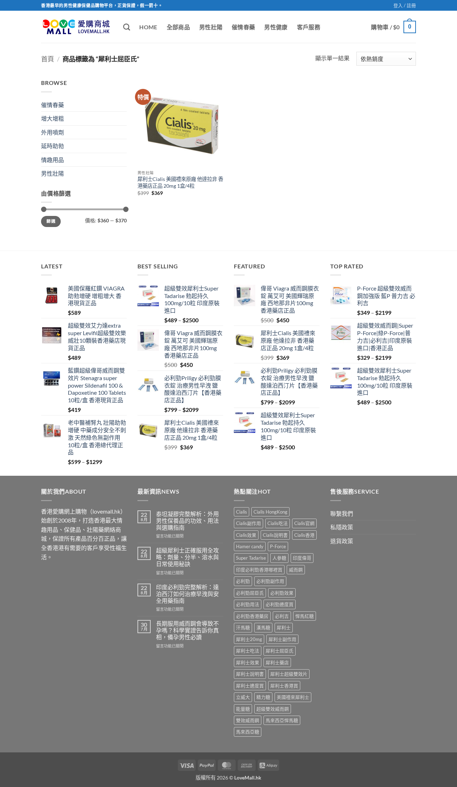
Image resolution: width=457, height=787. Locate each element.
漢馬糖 (263, 627)
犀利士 (284, 627)
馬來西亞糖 (247, 732)
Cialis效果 (246, 535)
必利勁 (243, 581)
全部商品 (178, 27)
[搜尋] (126, 27)
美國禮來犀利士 (293, 697)
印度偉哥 (302, 558)
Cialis (241, 512)
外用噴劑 (52, 132)
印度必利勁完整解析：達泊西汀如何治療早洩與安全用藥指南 (187, 594)
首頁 (47, 59)
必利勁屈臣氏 (250, 593)
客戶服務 (308, 27)
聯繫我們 (341, 513)
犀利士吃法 (247, 651)
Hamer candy (249, 546)
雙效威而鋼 (247, 720)
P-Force (278, 546)
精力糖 (263, 697)
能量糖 (243, 709)
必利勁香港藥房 (252, 616)
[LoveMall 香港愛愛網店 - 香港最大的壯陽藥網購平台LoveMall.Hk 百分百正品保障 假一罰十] (76, 27)
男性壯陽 (210, 27)
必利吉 (282, 616)
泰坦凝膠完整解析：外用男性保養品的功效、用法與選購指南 (187, 520)
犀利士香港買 (284, 685)
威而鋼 (296, 569)
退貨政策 (341, 541)
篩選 (50, 221)
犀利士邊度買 (250, 685)
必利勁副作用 (270, 581)
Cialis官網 (304, 523)
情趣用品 (52, 159)
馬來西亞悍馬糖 (282, 720)
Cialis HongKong (270, 512)
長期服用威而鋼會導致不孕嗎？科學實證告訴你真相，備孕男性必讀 (187, 630)
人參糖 (279, 558)
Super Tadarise (251, 558)
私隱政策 (341, 527)
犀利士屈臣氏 (279, 651)
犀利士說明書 (250, 674)
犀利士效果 (247, 662)
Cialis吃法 (277, 523)
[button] (404, 5)
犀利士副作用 (282, 639)
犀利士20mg (249, 639)
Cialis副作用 (248, 523)
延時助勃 (52, 145)
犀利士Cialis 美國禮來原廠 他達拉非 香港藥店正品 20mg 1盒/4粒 (180, 182)
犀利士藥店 (277, 662)
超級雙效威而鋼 (272, 709)
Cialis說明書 (275, 535)
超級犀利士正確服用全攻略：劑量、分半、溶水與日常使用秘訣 (187, 557)
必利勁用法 (247, 604)
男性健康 (275, 27)
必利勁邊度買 (279, 604)
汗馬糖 (243, 627)
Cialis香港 (304, 535)
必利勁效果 (281, 593)
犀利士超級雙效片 (288, 674)
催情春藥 (243, 27)
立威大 (243, 697)
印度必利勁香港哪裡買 (259, 569)
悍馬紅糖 (304, 616)
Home (148, 27)
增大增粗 (52, 118)
